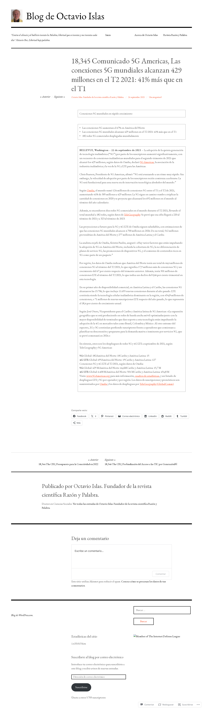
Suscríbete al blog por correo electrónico (97, 657)
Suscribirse (81, 687)
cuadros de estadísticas (147, 376)
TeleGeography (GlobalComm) (157, 384)
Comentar (161, 574)
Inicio (108, 35)
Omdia (90, 190)
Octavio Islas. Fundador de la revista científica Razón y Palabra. (97, 97)
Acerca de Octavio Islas (146, 35)
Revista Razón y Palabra (175, 35)
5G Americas (147, 162)
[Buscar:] (162, 610)
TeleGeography (132, 214)
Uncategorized (155, 97)
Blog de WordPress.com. (22, 615)
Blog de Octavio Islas (65, 15)
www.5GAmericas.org (98, 376)
